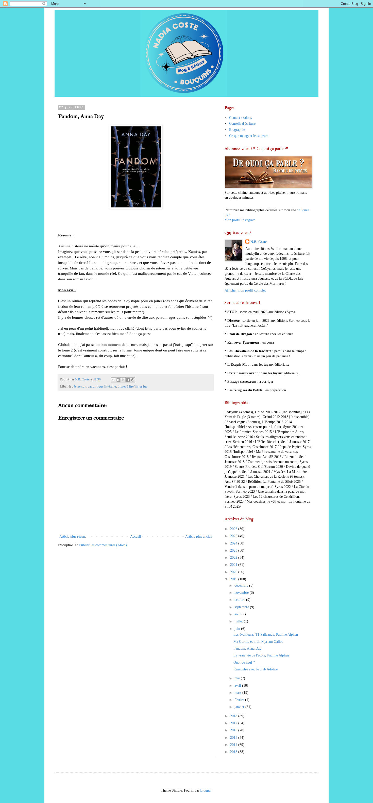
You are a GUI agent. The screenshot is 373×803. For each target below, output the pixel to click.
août (238, 614)
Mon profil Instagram (240, 220)
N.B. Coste (258, 242)
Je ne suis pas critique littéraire (95, 386)
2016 (234, 730)
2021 (234, 565)
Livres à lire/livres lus (132, 386)
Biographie (237, 130)
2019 (234, 579)
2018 (234, 716)
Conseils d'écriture (242, 123)
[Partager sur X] (123, 379)
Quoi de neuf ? (244, 662)
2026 (234, 529)
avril (238, 685)
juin (237, 629)
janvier (239, 707)
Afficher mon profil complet (245, 290)
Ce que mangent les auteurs (248, 136)
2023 (234, 550)
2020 (234, 572)
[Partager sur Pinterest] (132, 379)
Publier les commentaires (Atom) (103, 545)
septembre (242, 607)
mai (237, 678)
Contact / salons (240, 118)
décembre (241, 585)
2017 (234, 723)
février (239, 700)
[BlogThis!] (118, 379)
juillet (239, 621)
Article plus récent (72, 536)
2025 (234, 536)
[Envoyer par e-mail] (113, 379)
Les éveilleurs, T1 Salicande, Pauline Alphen (265, 634)
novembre (242, 593)
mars (238, 693)
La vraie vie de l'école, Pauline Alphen (261, 655)
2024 (234, 543)
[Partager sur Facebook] (127, 379)
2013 (234, 752)
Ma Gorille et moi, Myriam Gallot (258, 642)
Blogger (205, 790)
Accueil (135, 536)
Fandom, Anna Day (247, 648)
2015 (234, 738)
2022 (234, 557)
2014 (234, 745)
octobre (240, 600)
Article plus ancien (198, 536)
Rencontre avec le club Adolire (255, 669)
